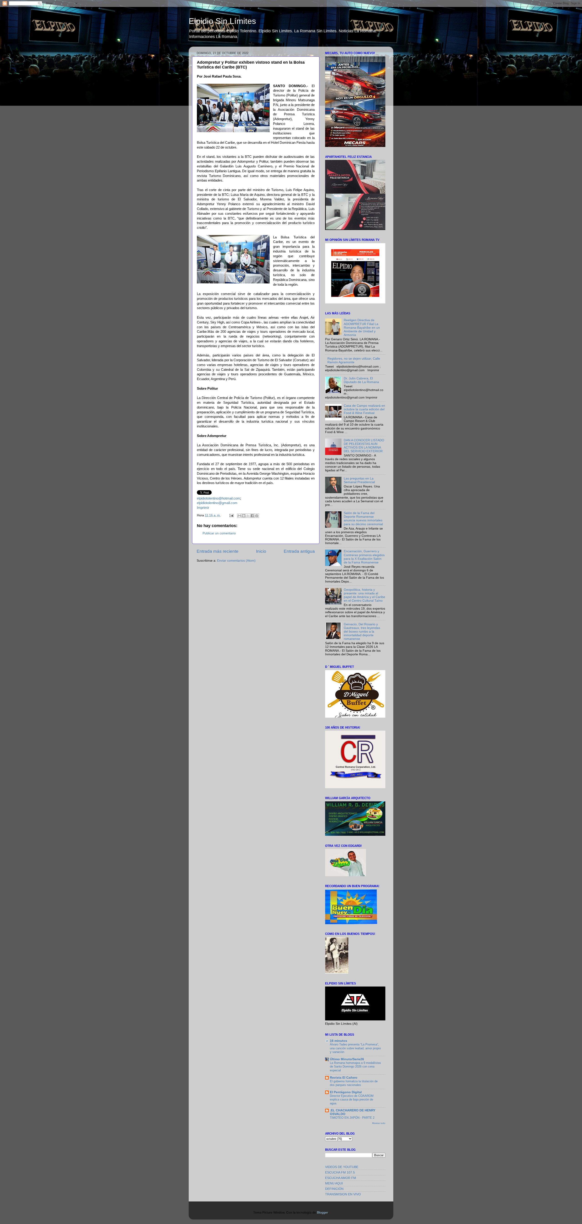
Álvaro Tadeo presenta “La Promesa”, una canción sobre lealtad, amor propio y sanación (355, 1048)
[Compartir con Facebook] (252, 515)
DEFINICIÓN (334, 1189)
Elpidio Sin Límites (222, 21)
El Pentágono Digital (346, 1092)
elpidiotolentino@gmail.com (217, 503)
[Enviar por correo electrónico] (239, 515)
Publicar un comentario (219, 533)
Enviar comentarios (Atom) (236, 560)
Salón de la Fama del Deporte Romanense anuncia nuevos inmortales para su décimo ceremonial (363, 518)
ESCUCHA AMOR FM (340, 1178)
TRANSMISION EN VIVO (343, 1194)
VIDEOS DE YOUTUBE (341, 1167)
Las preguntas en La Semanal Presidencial (359, 480)
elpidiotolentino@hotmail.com (218, 498)
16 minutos (338, 1040)
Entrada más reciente (217, 551)
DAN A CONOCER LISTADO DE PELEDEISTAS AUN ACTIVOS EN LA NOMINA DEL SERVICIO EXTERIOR (364, 446)
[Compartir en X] (248, 515)
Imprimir (203, 508)
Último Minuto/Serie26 (347, 1059)
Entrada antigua (299, 551)
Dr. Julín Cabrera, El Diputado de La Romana (361, 380)
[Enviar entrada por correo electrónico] (231, 515)
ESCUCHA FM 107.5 (340, 1172)
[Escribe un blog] (243, 515)
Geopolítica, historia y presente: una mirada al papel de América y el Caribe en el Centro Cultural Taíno (364, 595)
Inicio (261, 551)
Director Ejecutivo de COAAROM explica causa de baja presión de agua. (352, 1099)
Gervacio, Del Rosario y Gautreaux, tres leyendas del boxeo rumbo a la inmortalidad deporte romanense (362, 632)
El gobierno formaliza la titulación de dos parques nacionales (354, 1083)
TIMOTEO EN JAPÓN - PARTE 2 (352, 1117)
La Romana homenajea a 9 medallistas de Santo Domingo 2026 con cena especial (355, 1066)
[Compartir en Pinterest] (256, 515)
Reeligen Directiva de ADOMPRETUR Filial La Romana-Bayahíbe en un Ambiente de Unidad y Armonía (362, 327)
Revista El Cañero (343, 1077)
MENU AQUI (334, 1183)
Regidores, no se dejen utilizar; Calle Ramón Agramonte (353, 360)
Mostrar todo (378, 1123)
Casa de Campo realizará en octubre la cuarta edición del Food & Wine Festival (364, 409)
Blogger (322, 1212)
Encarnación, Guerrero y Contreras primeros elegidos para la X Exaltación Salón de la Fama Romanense (364, 557)
